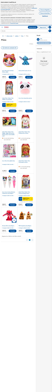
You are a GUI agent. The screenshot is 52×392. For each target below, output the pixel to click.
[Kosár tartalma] (38, 39)
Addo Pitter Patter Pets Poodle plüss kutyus (24, 132)
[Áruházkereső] (49, 27)
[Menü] (2, 27)
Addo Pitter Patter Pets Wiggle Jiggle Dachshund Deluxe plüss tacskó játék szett (8, 134)
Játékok (16, 36)
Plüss (22, 36)
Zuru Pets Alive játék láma (8, 161)
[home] (3, 36)
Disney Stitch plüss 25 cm (25, 70)
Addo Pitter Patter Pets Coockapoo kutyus (24, 161)
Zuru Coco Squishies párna (25, 98)
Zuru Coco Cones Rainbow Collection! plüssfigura (8, 192)
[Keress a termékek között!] (49, 30)
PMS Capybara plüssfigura (25, 225)
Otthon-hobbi (9, 36)
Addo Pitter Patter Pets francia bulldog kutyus (24, 192)
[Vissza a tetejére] (27, 245)
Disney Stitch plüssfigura (8, 225)
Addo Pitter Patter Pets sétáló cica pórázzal (7, 98)
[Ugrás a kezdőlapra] (6, 27)
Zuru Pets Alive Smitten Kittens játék (8, 71)
